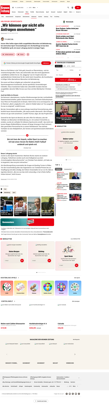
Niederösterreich (9, 16)
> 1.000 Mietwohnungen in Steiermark (68, 89)
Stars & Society (40, 12)
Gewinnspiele (37, 1)
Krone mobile (46, 1)
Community (28, 1)
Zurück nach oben (41, 401)
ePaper (21, 1)
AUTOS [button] (68, 66)
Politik (32, 12)
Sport (47, 12)
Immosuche (54, 1)
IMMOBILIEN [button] (59, 66)
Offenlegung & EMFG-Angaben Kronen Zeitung (40, 377)
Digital (65, 12)
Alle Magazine (76, 339)
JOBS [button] (64, 66)
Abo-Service (5, 386)
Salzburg (46, 16)
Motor (71, 12)
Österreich (21, 12)
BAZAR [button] (73, 66)
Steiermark (33, 16)
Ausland (59, 12)
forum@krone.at (42, 234)
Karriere (73, 382)
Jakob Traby (10, 39)
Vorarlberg (56, 16)
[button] (68, 57)
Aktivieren (46, 63)
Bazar (68, 1)
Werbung (66, 382)
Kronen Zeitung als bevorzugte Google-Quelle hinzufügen (27, 63)
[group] (6, 206)
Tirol (51, 16)
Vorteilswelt (14, 1)
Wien (27, 12)
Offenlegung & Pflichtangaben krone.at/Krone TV (14, 377)
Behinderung (7, 192)
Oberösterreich (26, 16)
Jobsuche (62, 1)
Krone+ (14, 12)
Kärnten (40, 16)
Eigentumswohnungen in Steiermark (68, 87)
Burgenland (18, 16)
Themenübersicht (48, 232)
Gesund (53, 12)
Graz (5, 189)
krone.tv (78, 12)
